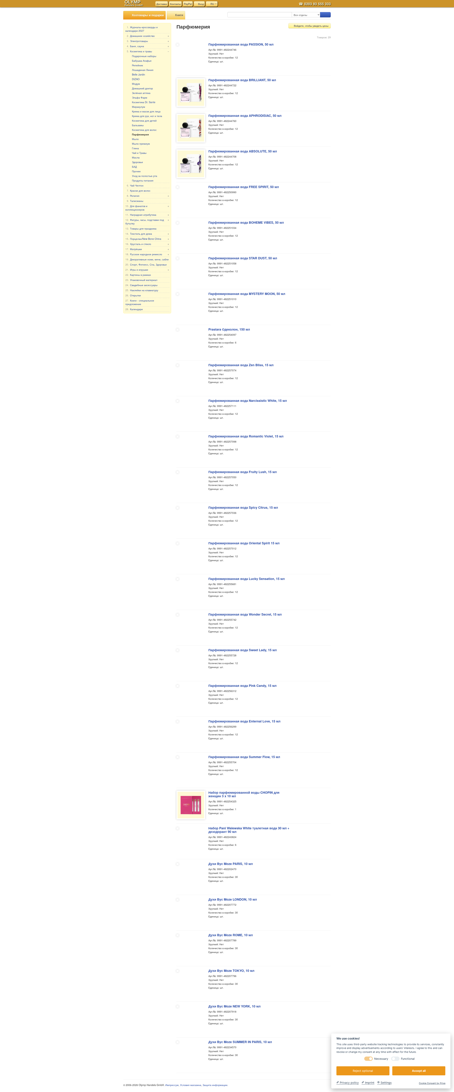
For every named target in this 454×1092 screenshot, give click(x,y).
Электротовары (148, 41)
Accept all (419, 1070)
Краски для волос (138, 190)
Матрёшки (147, 249)
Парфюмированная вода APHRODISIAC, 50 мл (244, 115)
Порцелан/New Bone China (147, 239)
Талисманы (135, 201)
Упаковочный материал (141, 280)
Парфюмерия (140, 134)
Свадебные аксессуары (141, 285)
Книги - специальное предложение (139, 302)
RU (212, 4)
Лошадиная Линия (142, 70)
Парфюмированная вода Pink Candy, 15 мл (242, 685)
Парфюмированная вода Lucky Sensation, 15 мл (246, 578)
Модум (136, 83)
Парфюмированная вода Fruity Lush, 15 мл (242, 472)
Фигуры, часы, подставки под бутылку (147, 221)
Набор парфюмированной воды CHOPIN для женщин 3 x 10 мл (243, 794)
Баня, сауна (148, 46)
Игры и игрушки (147, 269)
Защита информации (215, 1085)
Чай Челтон (135, 185)
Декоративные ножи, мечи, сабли (147, 259)
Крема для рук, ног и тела (147, 116)
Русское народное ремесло (147, 254)
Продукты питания (142, 180)
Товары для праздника (140, 228)
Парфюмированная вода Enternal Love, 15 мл (244, 721)
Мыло (135, 139)
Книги (178, 15)
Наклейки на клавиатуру (141, 290)
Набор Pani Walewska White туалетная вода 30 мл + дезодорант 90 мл (248, 830)
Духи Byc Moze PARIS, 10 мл (230, 863)
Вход (200, 4)
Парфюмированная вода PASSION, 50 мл (240, 44)
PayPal (188, 4)
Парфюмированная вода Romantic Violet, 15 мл (245, 436)
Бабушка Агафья (141, 60)
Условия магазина (190, 1085)
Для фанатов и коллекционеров (147, 207)
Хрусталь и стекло (147, 244)
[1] (325, 14)
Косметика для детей (144, 120)
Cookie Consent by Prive (432, 1083)
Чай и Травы (139, 153)
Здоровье (137, 162)
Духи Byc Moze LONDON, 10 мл (232, 899)
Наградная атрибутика (147, 214)
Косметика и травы (148, 51)
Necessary (381, 1058)
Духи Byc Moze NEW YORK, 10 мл (234, 1006)
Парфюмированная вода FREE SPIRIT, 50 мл (243, 187)
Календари (134, 309)
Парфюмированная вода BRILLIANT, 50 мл (242, 80)
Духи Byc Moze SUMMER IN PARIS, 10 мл (240, 1042)
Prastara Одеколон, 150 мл (229, 329)
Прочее (136, 171)
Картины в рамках (138, 275)
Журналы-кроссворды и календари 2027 (141, 28)
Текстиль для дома (147, 233)
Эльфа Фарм (139, 97)
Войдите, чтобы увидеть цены (310, 25)
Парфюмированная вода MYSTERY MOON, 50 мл (246, 293)
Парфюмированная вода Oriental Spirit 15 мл (243, 543)
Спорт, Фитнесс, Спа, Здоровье (146, 264)
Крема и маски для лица (146, 111)
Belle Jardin (138, 74)
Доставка (161, 4)
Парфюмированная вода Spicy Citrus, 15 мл (243, 507)
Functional (408, 1058)
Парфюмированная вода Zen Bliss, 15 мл (240, 365)
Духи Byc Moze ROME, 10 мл (230, 935)
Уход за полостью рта (144, 176)
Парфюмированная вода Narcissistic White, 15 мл (247, 400)
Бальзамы (138, 125)
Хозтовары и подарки (147, 15)
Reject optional (363, 1070)
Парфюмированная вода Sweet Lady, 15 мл (242, 650)
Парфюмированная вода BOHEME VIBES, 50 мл (246, 222)
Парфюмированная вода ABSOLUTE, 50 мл (242, 151)
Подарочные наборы (144, 56)
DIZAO (136, 79)
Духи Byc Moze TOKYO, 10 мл (231, 970)
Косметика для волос (144, 130)
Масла (136, 157)
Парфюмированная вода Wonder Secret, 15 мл (245, 614)
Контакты (175, 4)
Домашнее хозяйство (148, 36)
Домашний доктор (142, 88)
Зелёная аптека (141, 93)
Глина (135, 148)
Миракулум (138, 106)
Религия (148, 195)
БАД (134, 166)
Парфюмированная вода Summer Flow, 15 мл (244, 757)
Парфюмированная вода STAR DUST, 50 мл (242, 258)
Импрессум (172, 1085)
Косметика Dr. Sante (143, 102)
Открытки (133, 295)
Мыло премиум (141, 143)
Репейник (137, 65)
